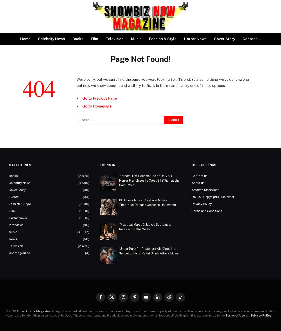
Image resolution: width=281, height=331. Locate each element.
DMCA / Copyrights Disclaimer (213, 197)
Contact (250, 39)
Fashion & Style (163, 39)
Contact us (199, 176)
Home (25, 39)
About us (198, 183)
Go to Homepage (97, 106)
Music (136, 39)
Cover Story (224, 39)
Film (94, 39)
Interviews (16, 225)
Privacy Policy (202, 204)
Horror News (195, 39)
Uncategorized (19, 253)
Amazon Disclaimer (205, 190)
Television (115, 39)
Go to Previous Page (99, 98)
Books (77, 39)
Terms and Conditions (207, 211)
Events (14, 197)
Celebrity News (51, 39)
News (13, 239)
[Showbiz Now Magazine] (140, 16)
